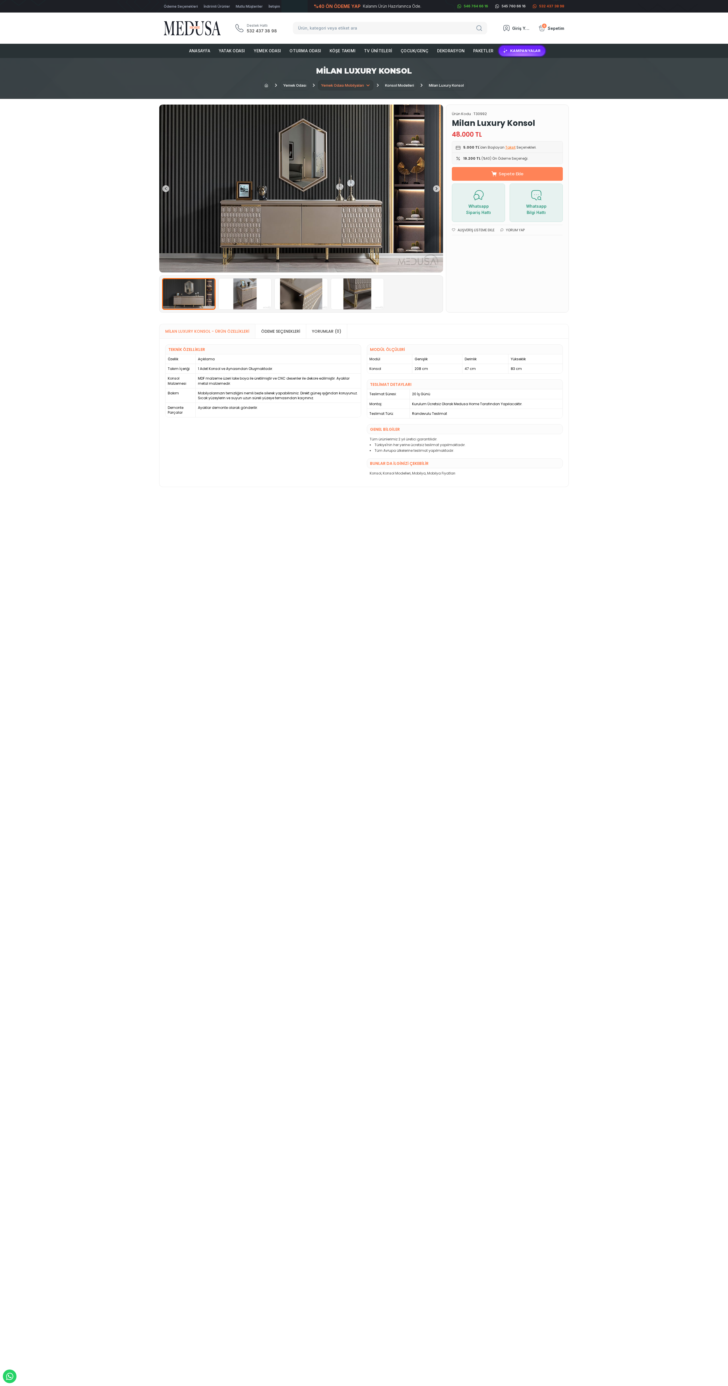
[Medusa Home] (266, 85)
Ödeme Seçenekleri (181, 6)
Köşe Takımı (342, 50)
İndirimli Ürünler (217, 6)
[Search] (480, 28)
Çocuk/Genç (415, 50)
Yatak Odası (232, 50)
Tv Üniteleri (378, 50)
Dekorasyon (451, 50)
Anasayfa (199, 50)
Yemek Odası (267, 50)
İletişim (274, 6)
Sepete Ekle (511, 174)
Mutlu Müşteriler (249, 6)
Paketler (483, 50)
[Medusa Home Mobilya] (192, 28)
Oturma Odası (305, 50)
